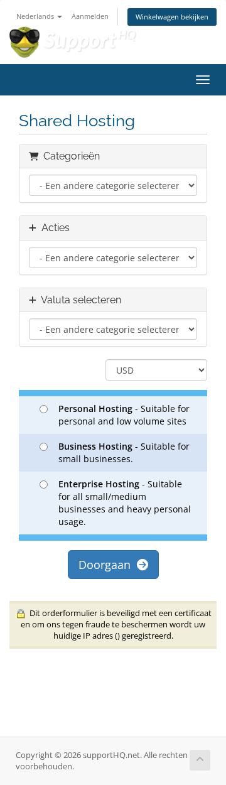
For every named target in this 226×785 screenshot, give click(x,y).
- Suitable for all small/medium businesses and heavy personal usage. (124, 503)
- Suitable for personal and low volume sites (124, 415)
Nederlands (36, 16)
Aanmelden (90, 16)
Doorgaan (107, 564)
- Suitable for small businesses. (124, 452)
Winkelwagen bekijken (172, 16)
